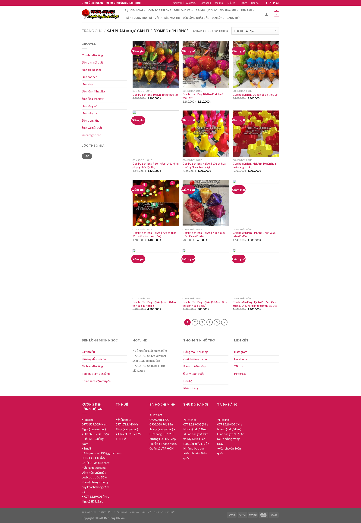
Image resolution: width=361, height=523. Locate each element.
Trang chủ (176, 2)
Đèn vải (154, 17)
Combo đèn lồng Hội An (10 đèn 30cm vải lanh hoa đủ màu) (205, 303)
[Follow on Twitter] (274, 3)
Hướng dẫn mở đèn (94, 359)
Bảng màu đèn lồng (195, 351)
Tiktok (238, 366)
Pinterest (240, 373)
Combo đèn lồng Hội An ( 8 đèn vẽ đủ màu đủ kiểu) (254, 234)
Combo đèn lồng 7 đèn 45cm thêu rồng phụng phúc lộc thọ (156, 165)
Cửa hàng (205, 2)
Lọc (87, 156)
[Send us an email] (277, 3)
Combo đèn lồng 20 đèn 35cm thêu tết (255, 94)
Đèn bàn (246, 10)
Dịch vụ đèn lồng (92, 366)
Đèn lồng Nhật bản (196, 17)
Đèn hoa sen (228, 10)
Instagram (240, 351)
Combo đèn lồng (159, 10)
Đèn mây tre (172, 17)
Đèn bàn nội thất (92, 62)
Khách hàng (190, 388)
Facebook (240, 359)
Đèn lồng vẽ (182, 10)
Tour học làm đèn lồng (96, 373)
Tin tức (243, 2)
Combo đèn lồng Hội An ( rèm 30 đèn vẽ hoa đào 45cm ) (154, 303)
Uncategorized (91, 135)
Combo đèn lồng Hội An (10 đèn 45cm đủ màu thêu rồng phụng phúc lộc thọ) (255, 303)
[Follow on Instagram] (270, 3)
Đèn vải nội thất (92, 127)
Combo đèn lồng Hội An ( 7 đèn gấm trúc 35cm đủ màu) (204, 234)
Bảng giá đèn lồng (194, 366)
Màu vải (219, 2)
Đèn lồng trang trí (225, 17)
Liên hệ (255, 2)
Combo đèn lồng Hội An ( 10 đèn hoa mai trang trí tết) (254, 165)
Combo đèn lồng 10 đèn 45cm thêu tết (155, 94)
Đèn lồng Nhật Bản (94, 91)
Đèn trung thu (136, 17)
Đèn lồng (136, 10)
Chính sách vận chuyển (96, 381)
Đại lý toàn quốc (193, 373)
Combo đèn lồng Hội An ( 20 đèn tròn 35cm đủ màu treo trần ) (155, 234)
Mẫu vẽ (231, 2)
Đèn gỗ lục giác (206, 10)
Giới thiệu (191, 2)
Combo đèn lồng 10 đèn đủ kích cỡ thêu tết (203, 96)
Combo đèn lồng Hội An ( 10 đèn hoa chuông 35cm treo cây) (204, 165)
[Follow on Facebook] (266, 3)
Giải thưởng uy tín (195, 359)
